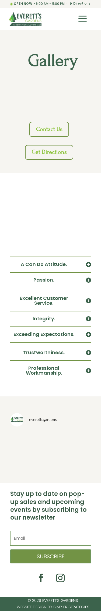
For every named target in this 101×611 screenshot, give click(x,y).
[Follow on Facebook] (41, 578)
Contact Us (49, 129)
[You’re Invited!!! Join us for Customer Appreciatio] (22, 457)
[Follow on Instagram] (60, 578)
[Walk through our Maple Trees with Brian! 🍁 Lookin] (78, 440)
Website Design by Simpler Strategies (53, 607)
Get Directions (49, 152)
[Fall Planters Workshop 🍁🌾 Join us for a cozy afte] (50, 440)
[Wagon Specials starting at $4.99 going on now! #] (22, 440)
